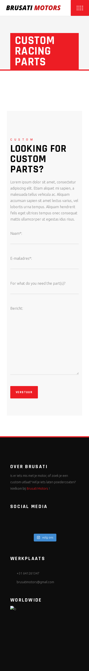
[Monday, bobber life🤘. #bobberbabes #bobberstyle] (44, 516)
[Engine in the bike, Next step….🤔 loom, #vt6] (44, 522)
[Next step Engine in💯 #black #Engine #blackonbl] (44, 528)
